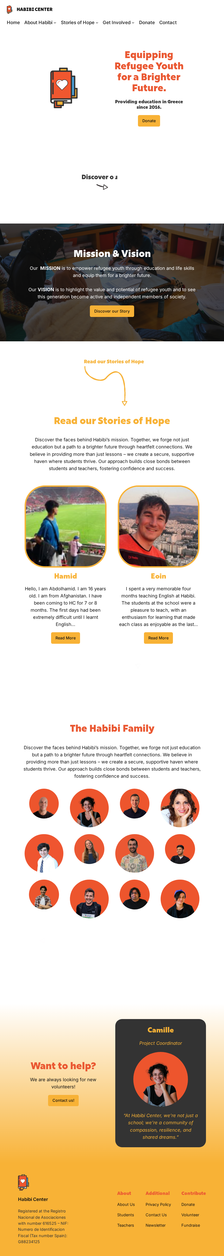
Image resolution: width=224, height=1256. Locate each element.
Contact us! (63, 1100)
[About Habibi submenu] (55, 22)
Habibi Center (34, 9)
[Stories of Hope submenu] (97, 22)
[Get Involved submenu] (133, 22)
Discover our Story (112, 311)
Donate (149, 120)
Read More (65, 638)
